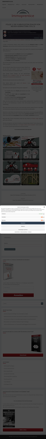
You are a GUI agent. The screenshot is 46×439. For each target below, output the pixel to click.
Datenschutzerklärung (23, 231)
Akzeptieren (23, 223)
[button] (44, 207)
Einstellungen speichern (23, 229)
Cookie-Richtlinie (17, 231)
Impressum (29, 231)
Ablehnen (23, 226)
